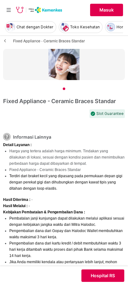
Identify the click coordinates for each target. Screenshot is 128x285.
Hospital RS (103, 275)
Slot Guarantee (110, 114)
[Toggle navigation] (8, 10)
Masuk (106, 9)
